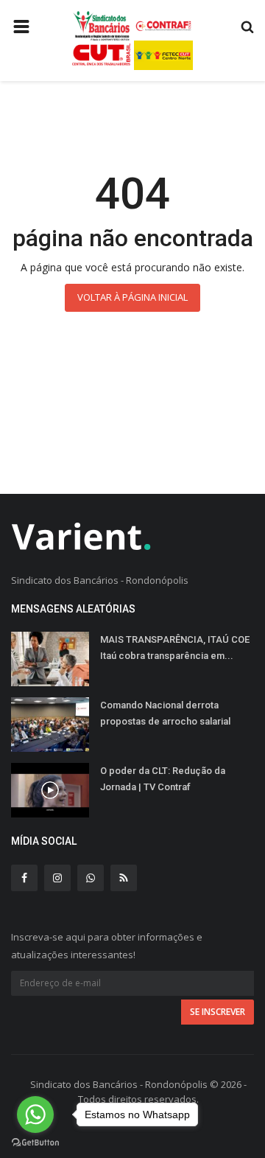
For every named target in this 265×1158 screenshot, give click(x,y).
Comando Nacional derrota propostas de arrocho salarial (165, 713)
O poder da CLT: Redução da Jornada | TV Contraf (162, 778)
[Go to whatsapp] (35, 1114)
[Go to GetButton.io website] (35, 1143)
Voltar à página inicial (132, 297)
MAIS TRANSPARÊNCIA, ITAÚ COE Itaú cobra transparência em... (175, 647)
